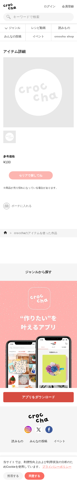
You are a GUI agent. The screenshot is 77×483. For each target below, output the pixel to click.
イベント (38, 36)
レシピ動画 (38, 27)
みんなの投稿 (13, 36)
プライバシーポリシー (56, 466)
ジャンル (14, 27)
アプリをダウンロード (38, 397)
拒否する (13, 475)
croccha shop (64, 36)
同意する (34, 475)
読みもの (64, 27)
